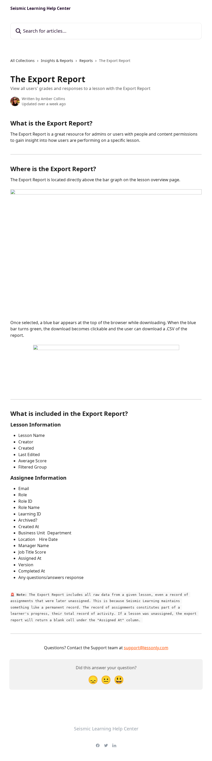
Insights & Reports (57, 60)
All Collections (22, 60)
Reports (86, 60)
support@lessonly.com (146, 648)
